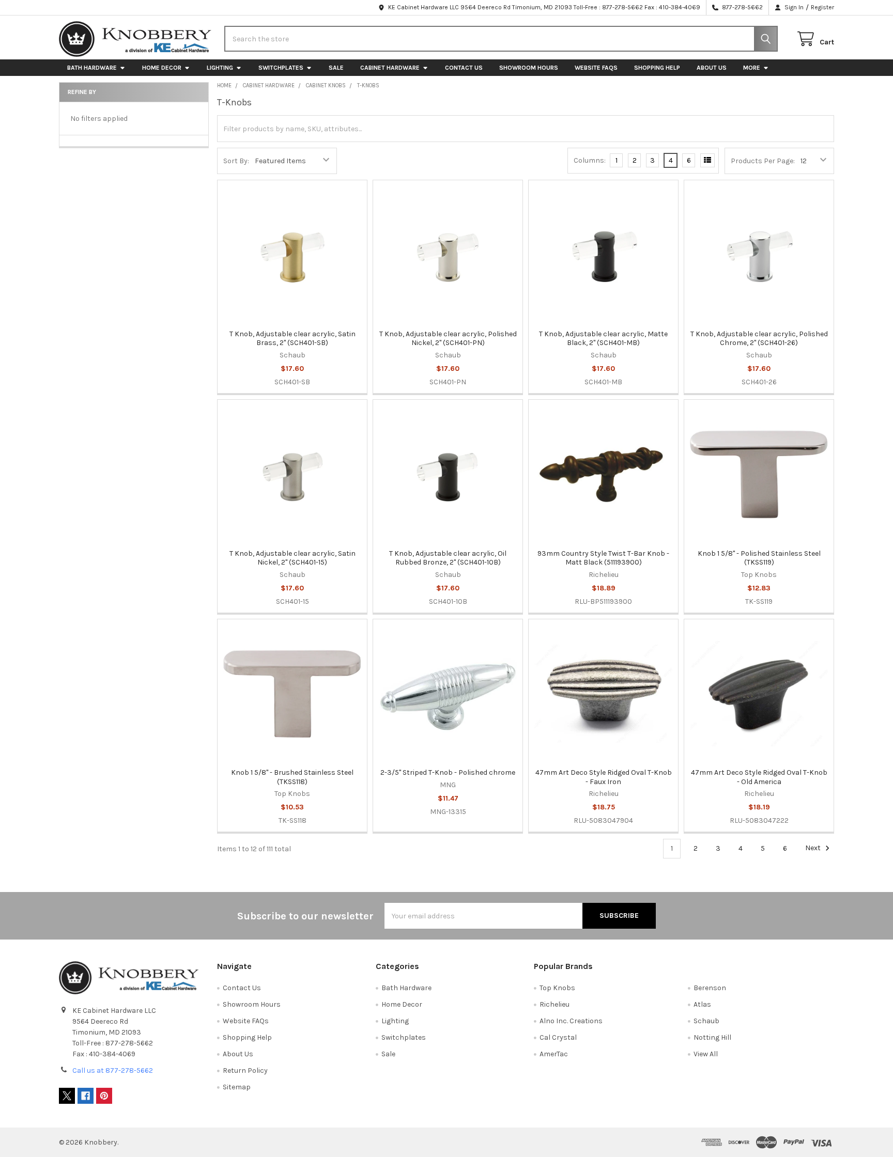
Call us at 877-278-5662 (112, 1070)
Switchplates (280, 67)
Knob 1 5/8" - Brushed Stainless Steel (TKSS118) (292, 777)
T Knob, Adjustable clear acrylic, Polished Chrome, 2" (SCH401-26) (759, 339)
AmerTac (554, 1054)
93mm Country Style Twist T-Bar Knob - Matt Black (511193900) (603, 558)
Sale (336, 67)
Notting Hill (712, 1037)
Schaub (706, 1021)
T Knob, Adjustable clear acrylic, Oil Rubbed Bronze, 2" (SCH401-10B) (447, 558)
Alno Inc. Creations (571, 1021)
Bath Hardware (92, 67)
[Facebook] (86, 1096)
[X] (67, 1096)
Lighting (220, 67)
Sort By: (236, 161)
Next (813, 848)
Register (822, 7)
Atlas (702, 1004)
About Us (712, 67)
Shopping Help (657, 67)
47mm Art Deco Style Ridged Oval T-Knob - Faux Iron (603, 777)
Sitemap (237, 1087)
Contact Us (464, 67)
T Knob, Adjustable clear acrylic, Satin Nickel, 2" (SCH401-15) (292, 558)
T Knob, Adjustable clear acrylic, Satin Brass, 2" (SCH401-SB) (292, 339)
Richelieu (554, 1004)
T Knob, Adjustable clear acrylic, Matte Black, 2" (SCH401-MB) (603, 339)
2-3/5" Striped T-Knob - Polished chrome (447, 772)
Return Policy (245, 1070)
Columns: (590, 160)
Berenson (710, 987)
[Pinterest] (104, 1096)
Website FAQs (596, 67)
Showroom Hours (528, 67)
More (751, 67)
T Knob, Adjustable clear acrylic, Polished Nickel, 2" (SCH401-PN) (448, 339)
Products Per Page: (763, 161)
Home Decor (161, 67)
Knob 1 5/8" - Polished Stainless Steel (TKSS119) (759, 558)
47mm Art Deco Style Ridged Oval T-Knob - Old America (759, 777)
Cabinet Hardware (390, 67)
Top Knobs (557, 987)
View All (706, 1054)
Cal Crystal (558, 1037)
